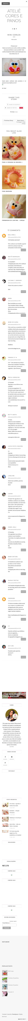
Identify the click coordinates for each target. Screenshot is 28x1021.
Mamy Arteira (13, 556)
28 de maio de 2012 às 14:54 (14, 259)
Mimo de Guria (13, 322)
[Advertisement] (15, 701)
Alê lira (11, 646)
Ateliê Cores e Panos (14, 16)
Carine (10, 493)
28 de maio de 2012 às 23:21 (14, 559)
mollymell (12, 235)
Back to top (21, 1019)
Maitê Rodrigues (14, 256)
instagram (12, 759)
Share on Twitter (12, 107)
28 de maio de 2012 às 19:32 (14, 417)
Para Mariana (7, 191)
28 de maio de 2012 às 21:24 (14, 529)
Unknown (11, 598)
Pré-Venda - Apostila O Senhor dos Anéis (15, 804)
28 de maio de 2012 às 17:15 (14, 324)
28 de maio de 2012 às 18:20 (14, 359)
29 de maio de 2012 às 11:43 (14, 600)
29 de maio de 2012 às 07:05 (14, 582)
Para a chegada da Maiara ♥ (12, 162)
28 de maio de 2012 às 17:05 (14, 300)
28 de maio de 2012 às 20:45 (14, 496)
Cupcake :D (11, 992)
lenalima (11, 475)
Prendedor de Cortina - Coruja (13, 220)
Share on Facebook (14, 104)
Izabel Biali (12, 527)
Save (22, 107)
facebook (5, 759)
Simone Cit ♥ (12, 357)
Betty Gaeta (12, 414)
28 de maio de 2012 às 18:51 (14, 379)
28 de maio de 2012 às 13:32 (14, 237)
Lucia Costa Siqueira (15, 446)
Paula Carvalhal (14, 377)
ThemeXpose (15, 1014)
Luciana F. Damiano (15, 280)
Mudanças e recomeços (15, 817)
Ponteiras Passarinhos (13, 978)
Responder (23, 249)
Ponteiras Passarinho (13, 985)
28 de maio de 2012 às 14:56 (14, 282)
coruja (16, 111)
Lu (9, 626)
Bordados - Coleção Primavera (14, 811)
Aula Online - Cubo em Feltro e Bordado (15, 825)
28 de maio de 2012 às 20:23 (14, 448)
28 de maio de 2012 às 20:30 (14, 478)
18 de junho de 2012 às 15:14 (14, 628)
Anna (10, 298)
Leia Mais (12, 746)
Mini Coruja (10, 971)
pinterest (5, 765)
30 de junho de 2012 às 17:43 (14, 648)
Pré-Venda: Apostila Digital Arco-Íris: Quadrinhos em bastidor (15, 833)
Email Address (6, 923)
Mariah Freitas (13, 580)
